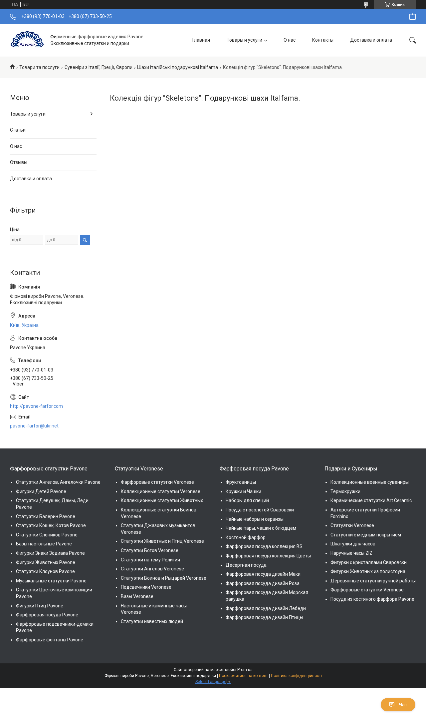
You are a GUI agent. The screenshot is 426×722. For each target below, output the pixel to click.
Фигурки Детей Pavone (41, 491)
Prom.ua (245, 669)
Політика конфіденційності (296, 675)
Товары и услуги (244, 40)
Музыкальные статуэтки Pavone (51, 580)
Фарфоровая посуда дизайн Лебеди (266, 608)
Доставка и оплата (371, 40)
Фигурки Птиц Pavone (39, 605)
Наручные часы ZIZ (351, 553)
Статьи (18, 130)
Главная (201, 40)
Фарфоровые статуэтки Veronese (157, 482)
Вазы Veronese (137, 596)
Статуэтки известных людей (152, 621)
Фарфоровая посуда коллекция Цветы (268, 555)
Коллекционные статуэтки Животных (162, 500)
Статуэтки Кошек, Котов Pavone (51, 525)
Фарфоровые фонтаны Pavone (49, 639)
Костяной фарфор (246, 537)
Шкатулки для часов (352, 543)
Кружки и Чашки (243, 491)
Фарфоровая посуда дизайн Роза (263, 583)
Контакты (322, 40)
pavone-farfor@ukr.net (34, 425)
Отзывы (18, 162)
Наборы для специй (247, 500)
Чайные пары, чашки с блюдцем (261, 528)
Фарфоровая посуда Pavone (47, 614)
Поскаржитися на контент (243, 675)
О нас (290, 40)
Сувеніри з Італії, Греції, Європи (98, 67)
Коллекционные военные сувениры (369, 482)
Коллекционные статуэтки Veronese (160, 491)
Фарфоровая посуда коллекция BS (264, 546)
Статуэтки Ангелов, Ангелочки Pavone (58, 482)
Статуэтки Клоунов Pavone (45, 571)
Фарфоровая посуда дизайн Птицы (264, 617)
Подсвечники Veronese (146, 587)
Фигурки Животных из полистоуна (367, 571)
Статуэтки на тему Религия (150, 559)
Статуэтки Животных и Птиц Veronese (162, 541)
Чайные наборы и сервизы (255, 519)
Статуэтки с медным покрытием (365, 534)
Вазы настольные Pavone (44, 543)
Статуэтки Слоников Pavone (47, 534)
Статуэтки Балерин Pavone (45, 516)
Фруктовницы (241, 482)
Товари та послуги (39, 67)
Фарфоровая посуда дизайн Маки (263, 574)
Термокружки (345, 491)
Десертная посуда (246, 565)
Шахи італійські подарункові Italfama (177, 67)
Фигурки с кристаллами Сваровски (368, 562)
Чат (403, 704)
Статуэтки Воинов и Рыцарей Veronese (163, 578)
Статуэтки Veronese (352, 525)
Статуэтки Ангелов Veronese (152, 568)
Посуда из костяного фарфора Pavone (372, 599)
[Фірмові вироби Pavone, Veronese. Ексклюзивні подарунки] (27, 40)
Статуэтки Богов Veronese (149, 550)
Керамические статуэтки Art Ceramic (371, 500)
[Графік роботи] (412, 16)
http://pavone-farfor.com (36, 406)
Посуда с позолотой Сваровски (260, 509)
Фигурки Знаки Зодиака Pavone (50, 553)
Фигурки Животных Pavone (45, 562)
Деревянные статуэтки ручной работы (373, 580)
